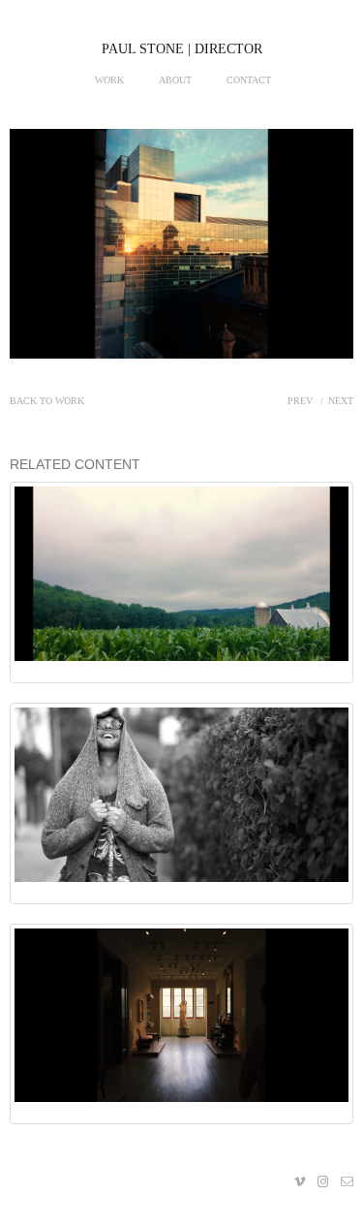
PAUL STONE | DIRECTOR (182, 49)
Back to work (47, 400)
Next (340, 400)
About (175, 80)
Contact (249, 80)
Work (109, 80)
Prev (300, 400)
